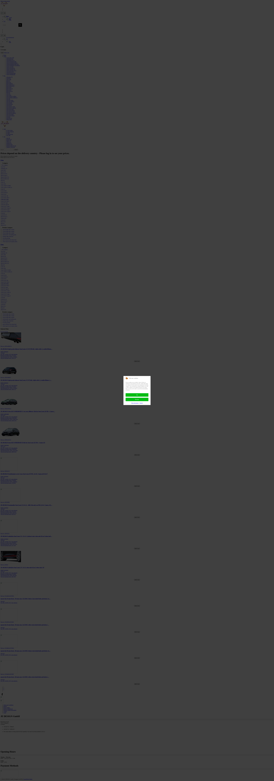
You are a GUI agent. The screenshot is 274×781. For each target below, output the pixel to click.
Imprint (141, 403)
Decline (137, 399)
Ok (137, 395)
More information (135, 403)
